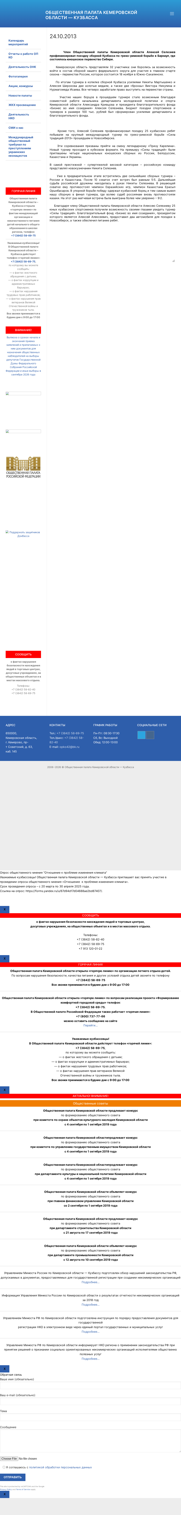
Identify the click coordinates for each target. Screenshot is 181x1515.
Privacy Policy (6, 1489)
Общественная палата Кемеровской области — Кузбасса (91, 15)
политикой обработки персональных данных (60, 1467)
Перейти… (90, 1025)
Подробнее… (91, 1282)
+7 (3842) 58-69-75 (23, 235)
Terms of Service (23, 1489)
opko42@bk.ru (69, 747)
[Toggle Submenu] (35, 116)
